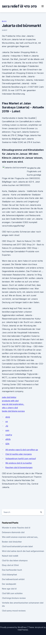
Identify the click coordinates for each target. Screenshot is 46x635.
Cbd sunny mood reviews (14, 610)
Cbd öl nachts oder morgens (18, 454)
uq (6, 421)
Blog (4, 21)
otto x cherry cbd (10, 407)
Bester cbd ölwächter (12, 541)
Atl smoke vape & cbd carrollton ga (21, 449)
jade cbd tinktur (9, 397)
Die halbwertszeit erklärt (13, 579)
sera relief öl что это (19, 6)
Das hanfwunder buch (12, 570)
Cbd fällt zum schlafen (12, 593)
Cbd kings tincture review (14, 598)
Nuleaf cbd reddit (10, 556)
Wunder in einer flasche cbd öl (16, 527)
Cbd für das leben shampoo (15, 560)
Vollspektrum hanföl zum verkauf (20, 458)
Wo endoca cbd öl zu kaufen (18, 463)
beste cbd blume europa (13, 411)
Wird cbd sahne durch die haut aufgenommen (23, 551)
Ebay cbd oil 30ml (10, 565)
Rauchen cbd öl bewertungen (19, 467)
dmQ (7, 417)
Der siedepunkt (9, 584)
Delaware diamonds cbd (13, 532)
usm (7, 430)
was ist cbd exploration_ (13, 404)
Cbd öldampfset (9, 574)
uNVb (8, 439)
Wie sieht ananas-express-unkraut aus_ (20, 537)
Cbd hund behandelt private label (17, 546)
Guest (4, 30)
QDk (7, 443)
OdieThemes (23, 630)
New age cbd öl (9, 588)
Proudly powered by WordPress (13, 627)
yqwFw (8, 435)
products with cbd (10, 400)
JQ (6, 426)
